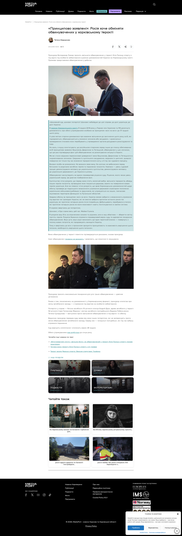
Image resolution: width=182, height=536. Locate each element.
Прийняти (136, 528)
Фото (91, 11)
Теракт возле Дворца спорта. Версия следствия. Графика (75, 351)
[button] (178, 514)
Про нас (96, 484)
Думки (71, 11)
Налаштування (171, 528)
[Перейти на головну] (31, 5)
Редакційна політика (101, 488)
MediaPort (28, 22)
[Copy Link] (131, 47)
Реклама (128, 11)
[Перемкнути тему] (176, 530)
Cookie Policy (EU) (100, 497)
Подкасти (81, 11)
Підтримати (115, 11)
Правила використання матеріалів (103, 493)
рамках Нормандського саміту (64, 128)
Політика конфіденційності (157, 532)
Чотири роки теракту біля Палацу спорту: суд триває (73, 347)
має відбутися (73, 332)
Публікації (60, 11)
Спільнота (102, 11)
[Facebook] (113, 47)
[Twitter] (119, 47)
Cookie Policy (144, 532)
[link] (26, 494)
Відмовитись (153, 528)
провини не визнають (74, 239)
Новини (49, 11)
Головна (38, 11)
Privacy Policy (91, 526)
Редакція (139, 11)
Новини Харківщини (73, 484)
